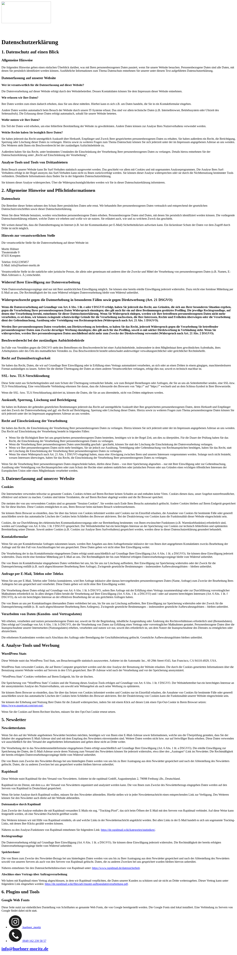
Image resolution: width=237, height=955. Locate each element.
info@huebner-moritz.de (24, 948)
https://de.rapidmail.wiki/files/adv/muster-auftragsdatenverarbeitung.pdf (86, 884)
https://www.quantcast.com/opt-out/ (22, 705)
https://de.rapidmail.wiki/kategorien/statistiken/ (128, 829)
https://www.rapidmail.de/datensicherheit (116, 868)
